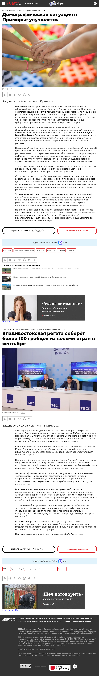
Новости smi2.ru (10, 321)
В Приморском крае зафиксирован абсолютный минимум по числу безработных (46, 285)
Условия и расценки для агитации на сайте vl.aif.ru (39, 622)
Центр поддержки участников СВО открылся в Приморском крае (39, 277)
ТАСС (23, 413)
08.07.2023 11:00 (8, 10)
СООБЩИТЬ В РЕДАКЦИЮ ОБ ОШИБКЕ (77, 622)
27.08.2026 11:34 (8, 329)
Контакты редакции (26, 619)
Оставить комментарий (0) (77, 230)
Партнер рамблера (40, 666)
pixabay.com (7, 89)
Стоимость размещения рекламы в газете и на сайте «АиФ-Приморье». (65, 619)
